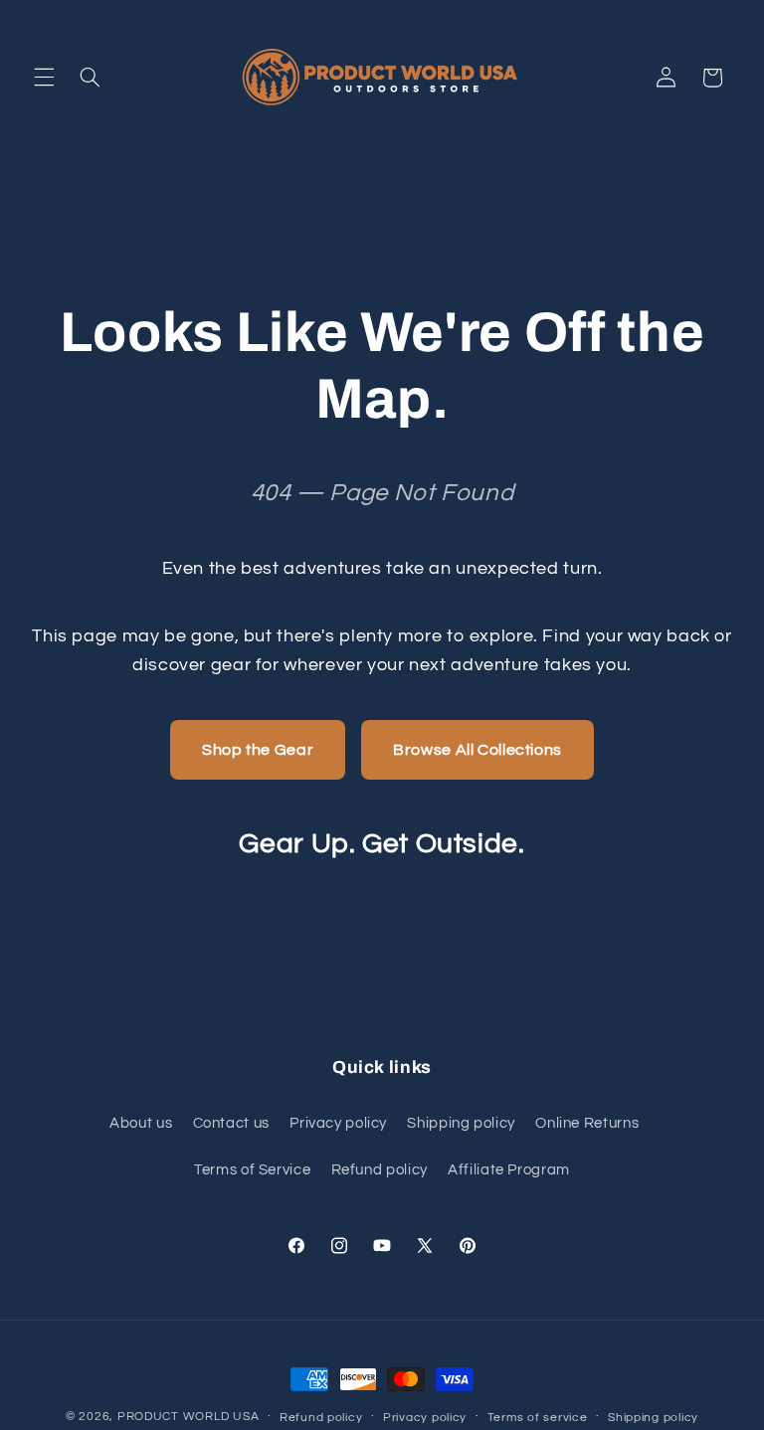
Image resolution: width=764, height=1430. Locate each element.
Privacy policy (338, 1123)
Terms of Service (252, 1169)
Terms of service (537, 1417)
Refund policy (379, 1169)
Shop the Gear (257, 750)
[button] (44, 77)
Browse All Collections (477, 750)
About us (140, 1123)
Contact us (231, 1123)
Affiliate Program (509, 1169)
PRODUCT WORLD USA (188, 1416)
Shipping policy (460, 1123)
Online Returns (587, 1123)
